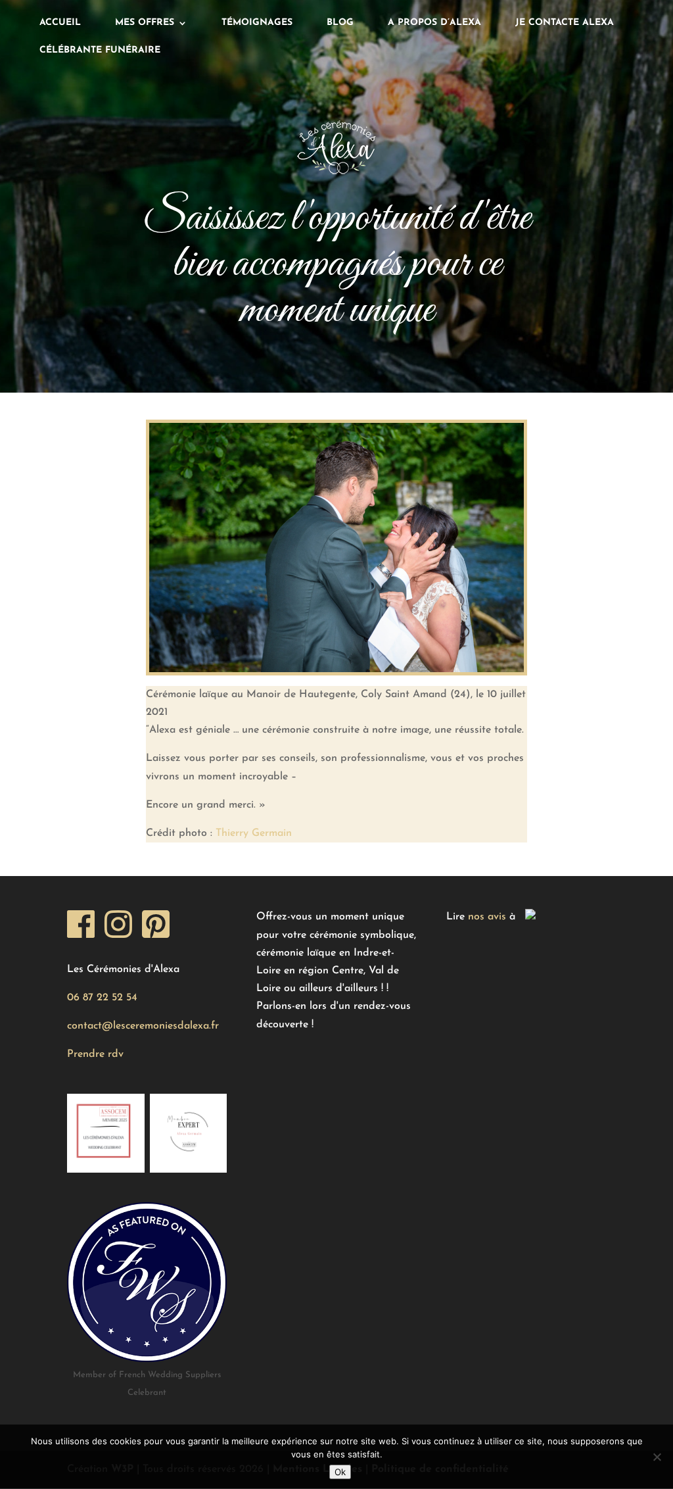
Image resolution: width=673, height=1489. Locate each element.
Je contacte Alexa (564, 23)
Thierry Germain (254, 833)
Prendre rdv (95, 1054)
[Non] (656, 1456)
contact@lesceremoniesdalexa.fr (143, 1026)
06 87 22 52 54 (102, 997)
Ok (340, 1472)
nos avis (487, 917)
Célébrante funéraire (99, 50)
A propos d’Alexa (434, 23)
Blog (340, 23)
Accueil (60, 23)
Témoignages (256, 23)
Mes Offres (144, 23)
